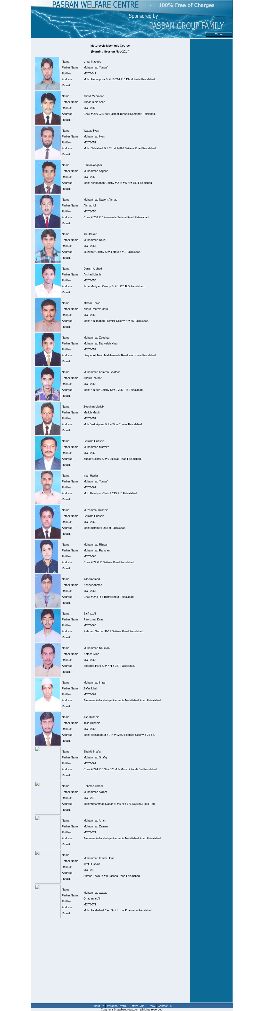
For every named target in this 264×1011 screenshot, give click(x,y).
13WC (151, 1005)
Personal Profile (117, 1005)
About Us (98, 1005)
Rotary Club (136, 1005)
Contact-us (165, 1005)
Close (218, 34)
